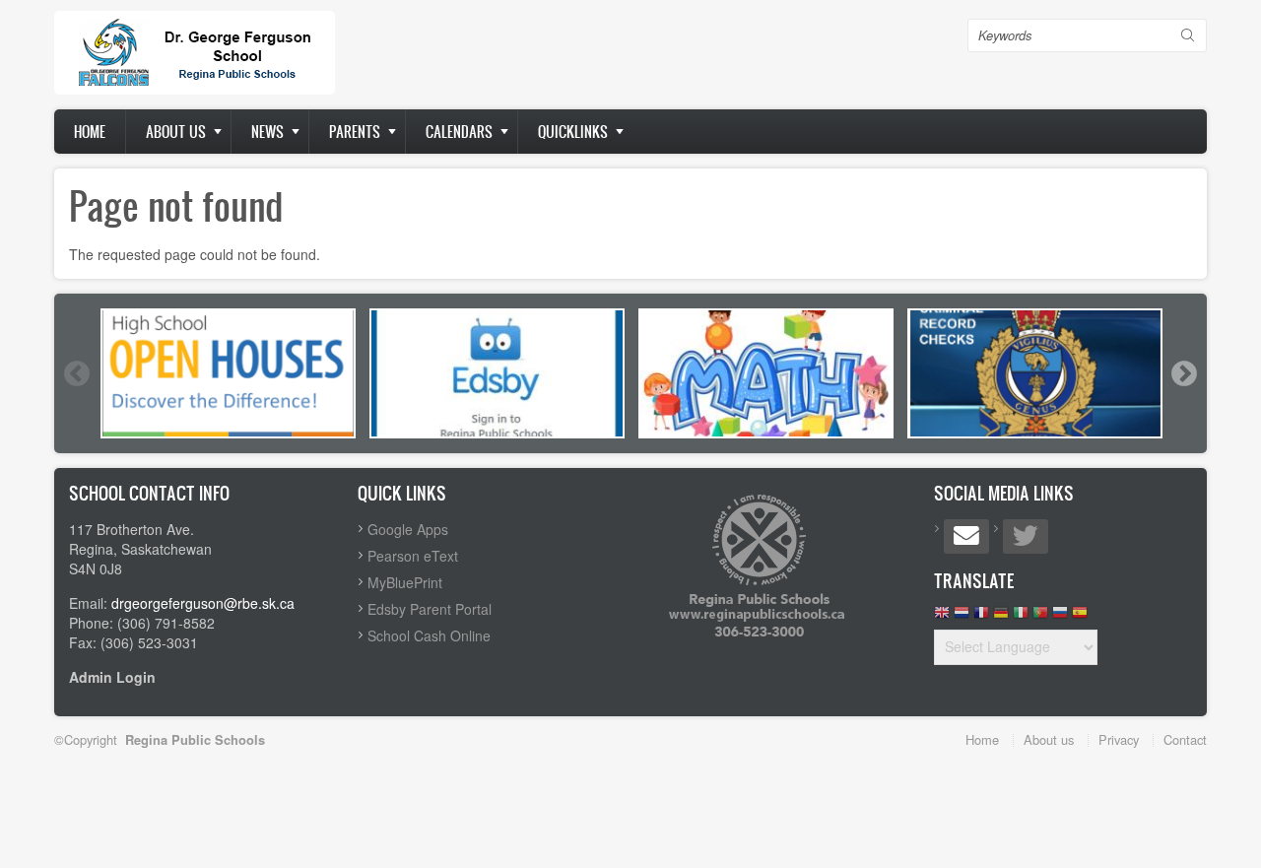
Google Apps (407, 529)
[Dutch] (961, 617)
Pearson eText (412, 556)
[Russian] (1060, 617)
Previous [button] (76, 373)
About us (176, 131)
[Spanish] (1080, 617)
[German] (1001, 617)
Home (89, 131)
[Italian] (1021, 617)
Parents (354, 131)
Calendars (459, 131)
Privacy (1118, 739)
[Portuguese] (1040, 617)
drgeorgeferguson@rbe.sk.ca (203, 603)
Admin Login (112, 677)
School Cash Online (429, 635)
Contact (1185, 739)
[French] (981, 617)
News (267, 131)
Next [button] (1183, 373)
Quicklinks (573, 131)
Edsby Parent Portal (429, 609)
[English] (942, 617)
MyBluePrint (404, 582)
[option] (228, 373)
